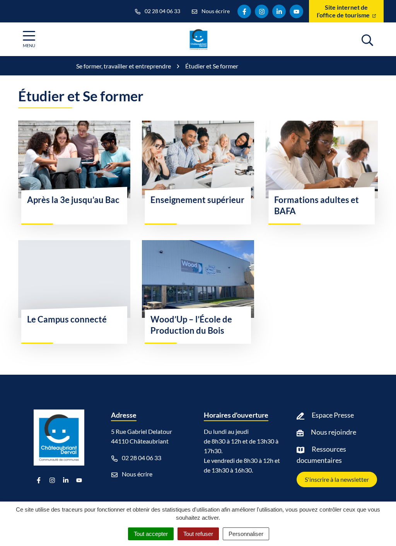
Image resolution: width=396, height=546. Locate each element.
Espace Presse (333, 415)
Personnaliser (246, 534)
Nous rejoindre (333, 432)
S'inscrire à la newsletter (337, 479)
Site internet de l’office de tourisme (344, 11)
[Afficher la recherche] (367, 39)
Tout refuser (198, 534)
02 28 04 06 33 (141, 457)
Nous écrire (136, 474)
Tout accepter (151, 534)
